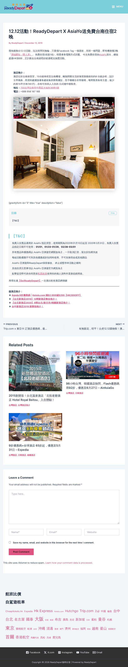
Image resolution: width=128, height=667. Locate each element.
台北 (9, 619)
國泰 (29, 619)
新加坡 (80, 619)
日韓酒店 (79, 393)
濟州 (68, 628)
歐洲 (29, 628)
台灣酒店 (13, 405)
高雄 (49, 637)
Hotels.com (59, 611)
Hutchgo (71, 611)
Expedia (28, 611)
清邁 (50, 628)
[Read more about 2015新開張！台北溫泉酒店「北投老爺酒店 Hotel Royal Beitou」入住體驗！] (35, 371)
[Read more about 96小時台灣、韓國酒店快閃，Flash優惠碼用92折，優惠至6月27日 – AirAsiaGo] (92, 365)
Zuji (97, 611)
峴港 (51, 620)
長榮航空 (112, 629)
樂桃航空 (21, 628)
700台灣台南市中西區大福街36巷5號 (39, 87)
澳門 (61, 629)
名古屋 (19, 619)
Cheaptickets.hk (14, 611)
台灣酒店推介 (24, 405)
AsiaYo (102, 54)
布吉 (58, 619)
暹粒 (94, 619)
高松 (42, 637)
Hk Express (43, 611)
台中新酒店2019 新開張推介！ (28, 306)
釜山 (103, 628)
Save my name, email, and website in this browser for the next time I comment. (53, 542)
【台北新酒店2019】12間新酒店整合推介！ (34, 299)
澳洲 (56, 629)
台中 (116, 611)
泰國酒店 (31, 455)
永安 (35, 629)
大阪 (39, 619)
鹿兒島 (56, 637)
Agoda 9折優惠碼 (21, 295)
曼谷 (102, 619)
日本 (88, 620)
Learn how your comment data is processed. (69, 562)
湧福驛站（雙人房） (21, 54)
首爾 (9, 636)
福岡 (83, 628)
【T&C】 (15, 220)
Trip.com (87, 611)
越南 (95, 628)
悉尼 (72, 619)
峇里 (47, 620)
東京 (10, 628)
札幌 (109, 619)
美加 (89, 629)
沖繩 (41, 628)
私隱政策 (42, 273)
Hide (113, 213)
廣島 (65, 619)
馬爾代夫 (35, 637)
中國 (103, 611)
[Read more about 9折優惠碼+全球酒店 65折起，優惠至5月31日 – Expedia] (35, 427)
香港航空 (22, 637)
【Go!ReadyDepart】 (29, 280)
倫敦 (109, 611)
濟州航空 (75, 629)
